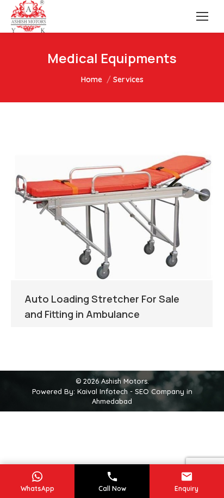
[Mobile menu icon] (202, 16)
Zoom (97, 213)
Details (127, 213)
